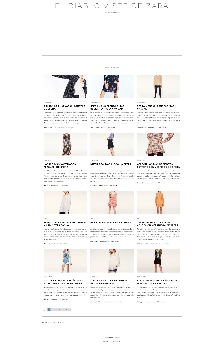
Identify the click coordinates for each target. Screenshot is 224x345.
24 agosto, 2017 (141, 160)
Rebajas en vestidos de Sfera (110, 222)
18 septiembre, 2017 (95, 160)
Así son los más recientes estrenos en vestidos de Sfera (158, 165)
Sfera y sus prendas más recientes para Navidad (107, 107)
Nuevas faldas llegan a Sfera (111, 164)
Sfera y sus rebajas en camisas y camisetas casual (65, 223)
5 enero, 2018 (47, 102)
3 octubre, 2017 (48, 160)
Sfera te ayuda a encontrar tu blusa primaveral (111, 282)
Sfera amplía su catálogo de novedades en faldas (157, 282)
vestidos (142, 183)
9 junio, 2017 (140, 218)
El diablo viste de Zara (112, 6)
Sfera (51, 127)
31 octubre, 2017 (141, 102)
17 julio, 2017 (47, 218)
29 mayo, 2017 (48, 276)
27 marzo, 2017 (94, 276)
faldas (92, 185)
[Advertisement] (112, 34)
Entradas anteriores (54, 322)
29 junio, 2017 (94, 218)
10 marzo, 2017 (141, 276)
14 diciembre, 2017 (95, 102)
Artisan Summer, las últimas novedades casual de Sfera (63, 282)
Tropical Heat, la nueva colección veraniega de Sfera (157, 223)
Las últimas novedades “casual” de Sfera (60, 165)
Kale (118, 338)
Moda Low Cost (141, 243)
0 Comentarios (70, 127)
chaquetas (46, 127)
